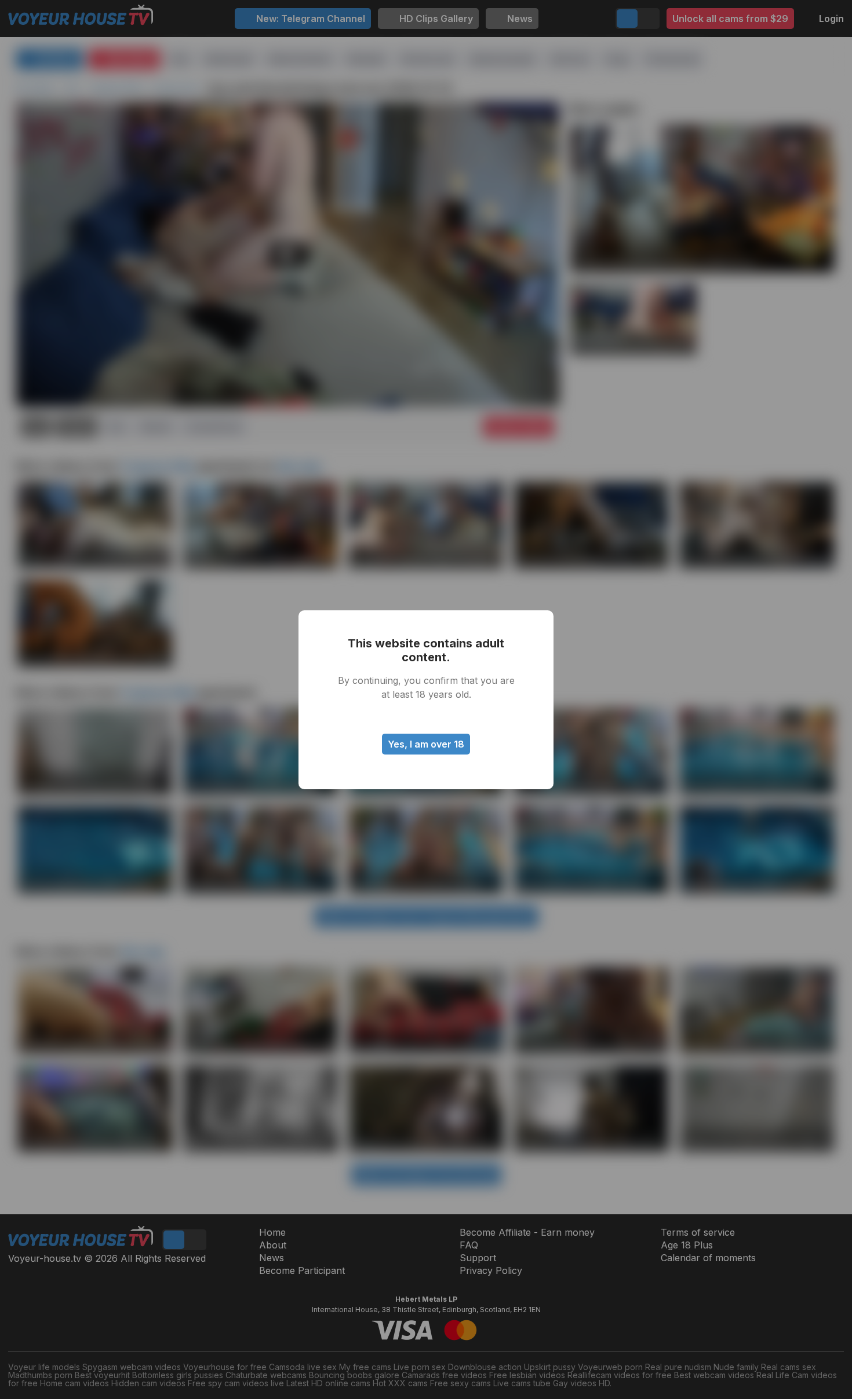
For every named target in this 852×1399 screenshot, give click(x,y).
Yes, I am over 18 (426, 744)
